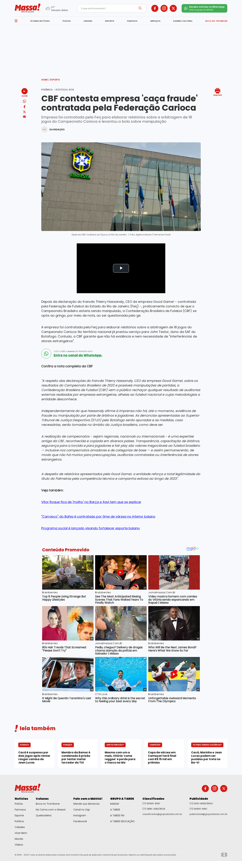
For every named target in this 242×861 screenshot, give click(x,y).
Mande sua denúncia (86, 804)
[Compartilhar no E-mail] (24, 117)
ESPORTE (109, 20)
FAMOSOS (132, 20)
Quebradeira (43, 815)
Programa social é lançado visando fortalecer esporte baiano (90, 528)
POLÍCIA (67, 20)
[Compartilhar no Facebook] (24, 107)
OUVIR (24, 96)
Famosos (20, 809)
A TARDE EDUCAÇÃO (122, 821)
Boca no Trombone (48, 804)
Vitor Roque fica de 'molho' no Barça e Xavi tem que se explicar (91, 502)
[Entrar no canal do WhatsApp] (46, 354)
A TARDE (115, 809)
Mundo (19, 839)
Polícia (19, 804)
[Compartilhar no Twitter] (24, 112)
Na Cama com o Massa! (51, 809)
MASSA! (114, 804)
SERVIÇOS (155, 20)
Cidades (20, 827)
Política (19, 821)
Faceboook (80, 821)
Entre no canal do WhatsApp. (78, 355)
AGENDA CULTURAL (182, 20)
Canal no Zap (81, 809)
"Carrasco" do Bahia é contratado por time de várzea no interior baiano (98, 516)
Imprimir (217, 95)
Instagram (79, 815)
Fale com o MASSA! (88, 799)
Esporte (55, 79)
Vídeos (19, 844)
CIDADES (87, 20)
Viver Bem (21, 833)
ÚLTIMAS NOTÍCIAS (40, 20)
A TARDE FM (117, 815)
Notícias (21, 799)
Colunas (42, 799)
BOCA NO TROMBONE (216, 20)
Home (45, 79)
